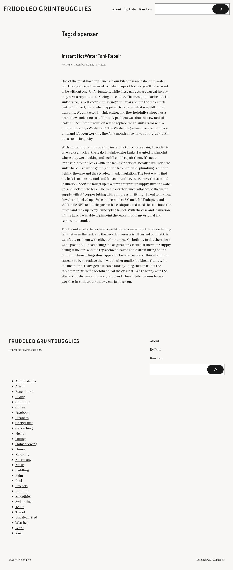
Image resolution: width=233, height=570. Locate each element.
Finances (21, 417)
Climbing (22, 401)
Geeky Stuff (24, 422)
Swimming (23, 501)
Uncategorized (26, 517)
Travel (20, 511)
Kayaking (22, 454)
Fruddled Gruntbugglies (47, 8)
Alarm (20, 386)
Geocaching (24, 427)
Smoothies (23, 496)
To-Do (19, 506)
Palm (19, 475)
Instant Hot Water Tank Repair (91, 56)
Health (20, 433)
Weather (21, 522)
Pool (18, 480)
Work (19, 527)
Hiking (20, 438)
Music (19, 464)
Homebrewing (26, 443)
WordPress (218, 559)
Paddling (22, 469)
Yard (18, 532)
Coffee (20, 407)
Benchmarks (24, 391)
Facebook (22, 412)
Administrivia (25, 380)
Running (21, 490)
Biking (20, 396)
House (20, 448)
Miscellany (23, 459)
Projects (102, 64)
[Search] (220, 9)
